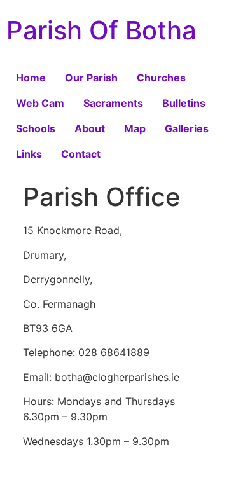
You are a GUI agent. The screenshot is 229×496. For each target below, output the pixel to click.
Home (31, 77)
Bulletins (183, 103)
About (89, 128)
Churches (161, 77)
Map (135, 128)
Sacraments (113, 103)
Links (29, 154)
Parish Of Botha (101, 30)
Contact (81, 154)
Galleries (187, 128)
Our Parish (91, 77)
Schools (35, 128)
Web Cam (40, 103)
